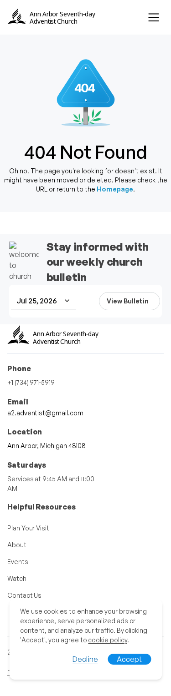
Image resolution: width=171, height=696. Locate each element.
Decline (85, 659)
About (16, 545)
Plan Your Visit (28, 528)
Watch (16, 578)
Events (17, 561)
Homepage (115, 189)
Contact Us (24, 595)
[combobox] (43, 301)
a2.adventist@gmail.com (45, 413)
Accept (129, 659)
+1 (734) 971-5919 (31, 382)
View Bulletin (128, 301)
